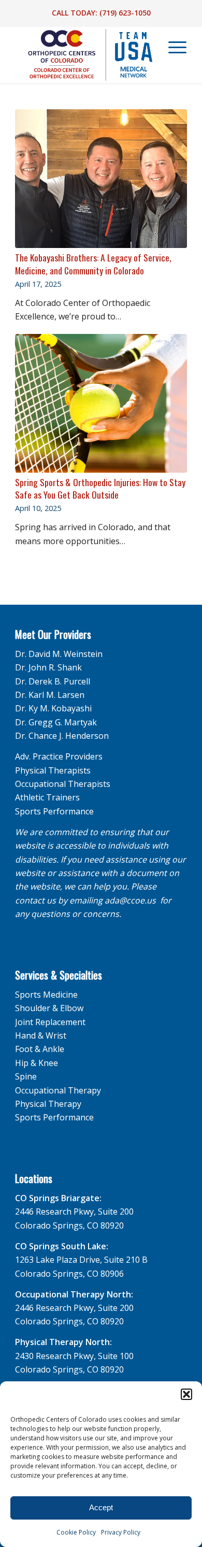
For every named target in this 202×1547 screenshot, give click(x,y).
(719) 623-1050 (125, 13)
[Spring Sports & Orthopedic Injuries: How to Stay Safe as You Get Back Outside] (101, 403)
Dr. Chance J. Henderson (62, 735)
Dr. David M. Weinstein (59, 654)
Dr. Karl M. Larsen (49, 694)
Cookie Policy (76, 1532)
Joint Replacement (50, 1022)
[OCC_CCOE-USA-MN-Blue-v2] (83, 54)
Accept (101, 1507)
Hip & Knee (36, 1063)
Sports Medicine (46, 994)
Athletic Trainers (47, 797)
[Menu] (172, 47)
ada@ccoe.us (130, 900)
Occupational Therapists (62, 784)
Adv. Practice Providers (59, 756)
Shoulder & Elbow (49, 1008)
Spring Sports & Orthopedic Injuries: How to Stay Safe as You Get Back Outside (100, 488)
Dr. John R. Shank (48, 667)
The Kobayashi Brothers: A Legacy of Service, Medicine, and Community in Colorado (93, 264)
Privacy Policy (120, 1532)
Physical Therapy (48, 1104)
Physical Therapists (53, 770)
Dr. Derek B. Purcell (52, 681)
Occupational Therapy (58, 1090)
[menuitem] (172, 47)
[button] (186, 1394)
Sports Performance (54, 811)
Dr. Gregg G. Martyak (56, 722)
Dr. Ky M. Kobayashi (53, 708)
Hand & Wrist (40, 1035)
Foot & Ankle (39, 1049)
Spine (26, 1076)
